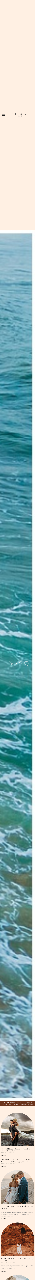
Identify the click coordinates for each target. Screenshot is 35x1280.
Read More (3, 1155)
